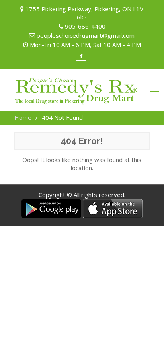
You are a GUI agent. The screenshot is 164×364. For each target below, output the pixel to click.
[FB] (81, 56)
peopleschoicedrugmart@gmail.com (86, 35)
